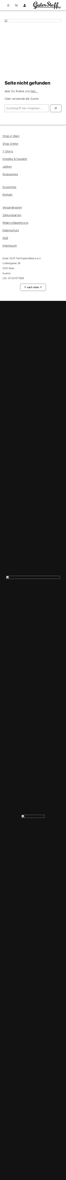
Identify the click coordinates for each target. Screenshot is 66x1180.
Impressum (9, 245)
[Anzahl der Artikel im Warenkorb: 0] (16, 5)
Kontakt (7, 194)
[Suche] (55, 108)
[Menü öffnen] (8, 5)
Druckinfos (9, 187)
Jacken (7, 166)
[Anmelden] (24, 5)
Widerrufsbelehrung (15, 222)
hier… (34, 91)
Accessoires (10, 174)
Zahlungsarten (11, 215)
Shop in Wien (10, 136)
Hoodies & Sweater (14, 159)
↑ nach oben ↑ (33, 287)
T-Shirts (7, 151)
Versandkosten (12, 207)
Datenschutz (10, 230)
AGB (5, 238)
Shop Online (10, 143)
